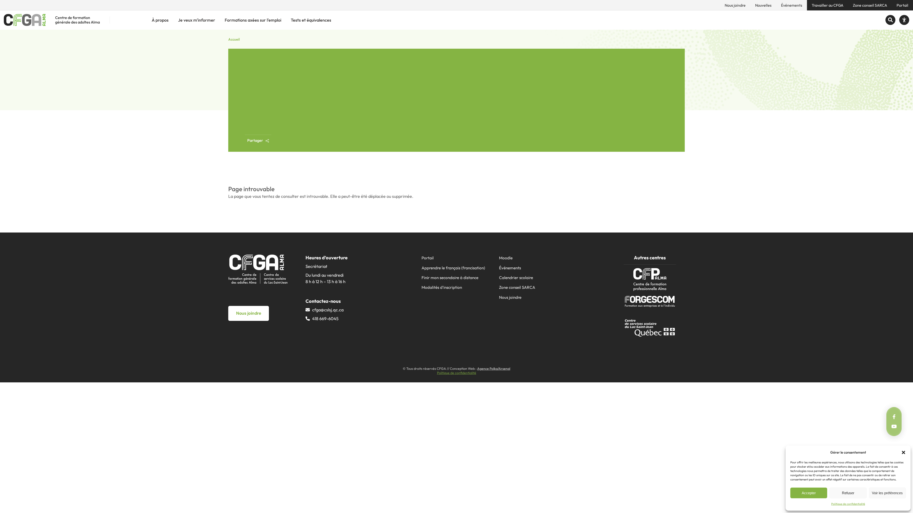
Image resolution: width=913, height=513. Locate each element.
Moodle (506, 257)
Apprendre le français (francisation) (453, 267)
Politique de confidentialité (848, 504)
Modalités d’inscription (442, 287)
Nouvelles (763, 5)
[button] (903, 452)
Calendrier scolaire (516, 277)
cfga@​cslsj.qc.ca (328, 310)
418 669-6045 (325, 318)
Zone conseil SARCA (870, 5)
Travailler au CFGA (827, 5)
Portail (902, 5)
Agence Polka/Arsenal (493, 368)
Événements (791, 5)
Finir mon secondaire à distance (450, 277)
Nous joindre (735, 5)
